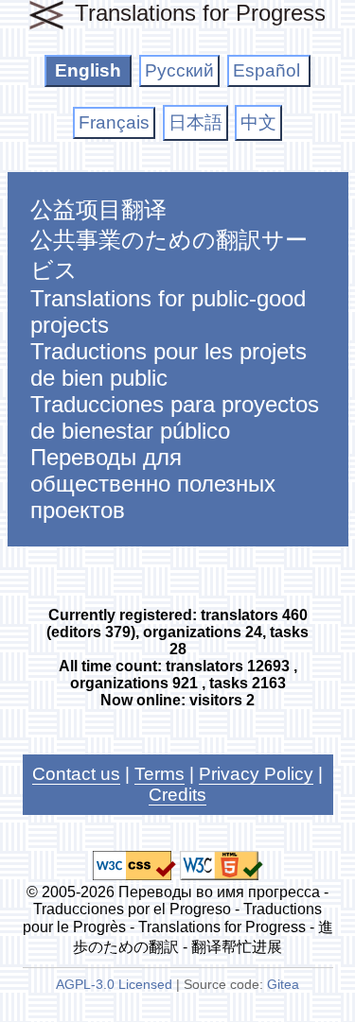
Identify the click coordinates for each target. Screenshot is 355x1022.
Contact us (76, 774)
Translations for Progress (200, 13)
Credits (177, 795)
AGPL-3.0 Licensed (114, 985)
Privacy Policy (256, 774)
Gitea (283, 985)
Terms (159, 774)
